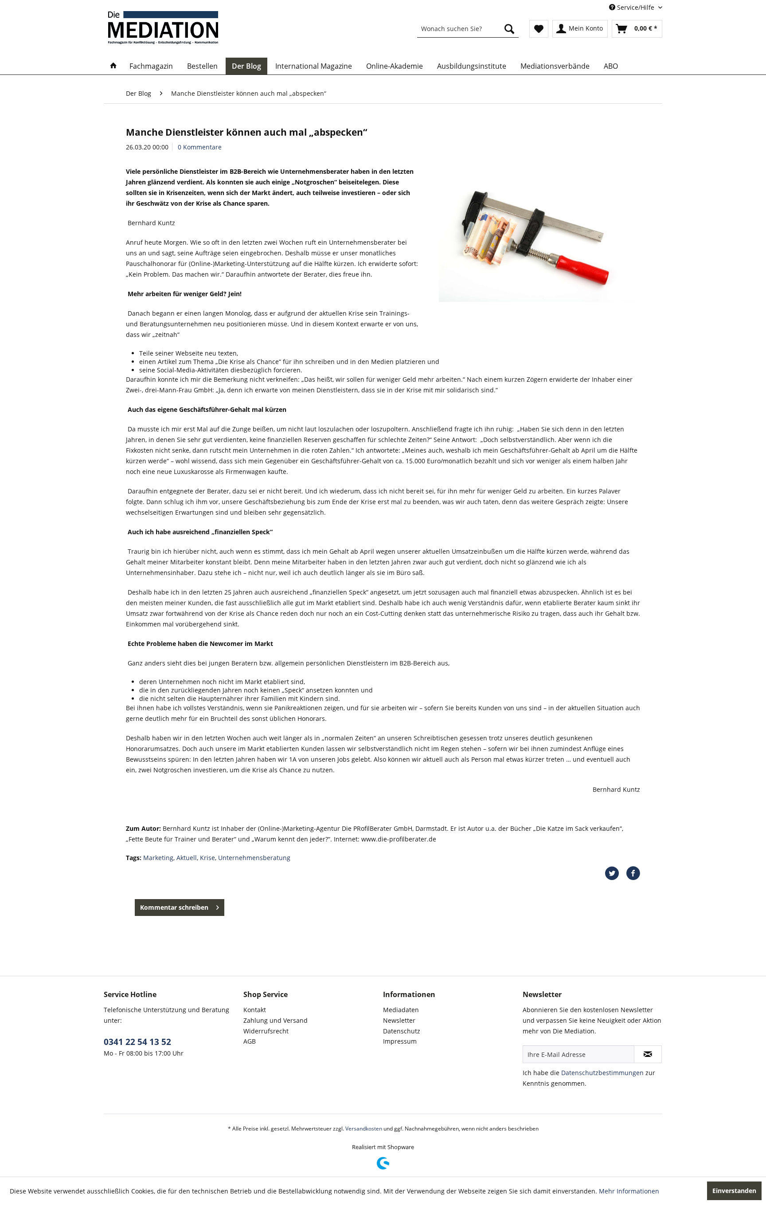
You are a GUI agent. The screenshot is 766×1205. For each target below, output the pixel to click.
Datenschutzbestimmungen (602, 1072)
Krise (207, 857)
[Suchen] (509, 29)
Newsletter (399, 1020)
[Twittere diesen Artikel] (615, 873)
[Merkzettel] (538, 29)
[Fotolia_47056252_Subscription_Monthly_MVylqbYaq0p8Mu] (537, 236)
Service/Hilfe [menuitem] (635, 7)
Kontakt (254, 1009)
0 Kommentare (200, 147)
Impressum (400, 1041)
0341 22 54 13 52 (137, 1042)
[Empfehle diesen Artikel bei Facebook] (633, 873)
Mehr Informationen (629, 1191)
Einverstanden (734, 1190)
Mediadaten (401, 1009)
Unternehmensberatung (254, 857)
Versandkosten (363, 1128)
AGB (249, 1041)
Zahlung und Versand (275, 1020)
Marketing (158, 857)
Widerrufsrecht (266, 1031)
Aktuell (186, 857)
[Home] (113, 66)
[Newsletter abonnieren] (648, 1054)
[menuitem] (468, 29)
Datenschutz (401, 1031)
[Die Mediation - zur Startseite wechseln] (163, 27)
